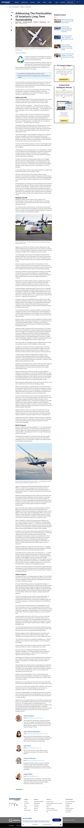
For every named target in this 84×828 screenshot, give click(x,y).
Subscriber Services (49, 801)
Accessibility (11, 825)
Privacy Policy (19, 825)
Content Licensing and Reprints (51, 810)
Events (44, 2)
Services (33, 2)
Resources (36, 810)
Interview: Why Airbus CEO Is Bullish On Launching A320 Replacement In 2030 (67, 55)
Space (25, 808)
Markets (17, 2)
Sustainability (19, 789)
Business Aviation (27, 810)
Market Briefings (37, 803)
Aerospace (26, 801)
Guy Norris (27, 746)
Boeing (40, 427)
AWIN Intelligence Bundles (38, 801)
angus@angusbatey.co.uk (33, 776)
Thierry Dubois (29, 716)
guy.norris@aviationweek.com (34, 748)
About (50, 2)
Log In (56, 2)
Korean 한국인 (68, 811)
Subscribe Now (63, 79)
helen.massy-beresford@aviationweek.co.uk (37, 733)
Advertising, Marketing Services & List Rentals (54, 803)
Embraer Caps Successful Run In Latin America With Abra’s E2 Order (67, 21)
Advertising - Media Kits (69, 808)
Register (62, 2)
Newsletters (67, 805)
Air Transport (26, 803)
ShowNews (67, 806)
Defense (25, 806)
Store (38, 2)
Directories (36, 808)
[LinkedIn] (16, 805)
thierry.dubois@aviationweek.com (35, 718)
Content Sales (48, 805)
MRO (25, 805)
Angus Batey (28, 774)
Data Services (36, 806)
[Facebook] (11, 805)
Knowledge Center (68, 803)
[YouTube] (14, 805)
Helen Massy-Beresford (32, 732)
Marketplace (24, 2)
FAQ (47, 811)
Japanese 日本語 (68, 810)
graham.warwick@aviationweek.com (35, 760)
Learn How (64, 120)
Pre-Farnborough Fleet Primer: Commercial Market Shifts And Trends (67, 37)
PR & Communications (50, 808)
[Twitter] (9, 805)
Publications (36, 805)
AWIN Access (70, 2)
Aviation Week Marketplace (70, 801)
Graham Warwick (30, 758)
